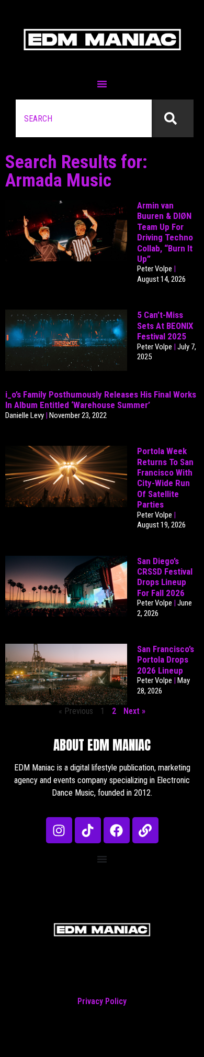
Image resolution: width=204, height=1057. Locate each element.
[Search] (173, 118)
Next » (134, 711)
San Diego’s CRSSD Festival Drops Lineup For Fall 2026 (164, 577)
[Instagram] (59, 830)
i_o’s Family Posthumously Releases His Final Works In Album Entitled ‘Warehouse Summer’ (100, 399)
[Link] (145, 830)
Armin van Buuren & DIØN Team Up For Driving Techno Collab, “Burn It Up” (165, 232)
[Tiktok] (88, 830)
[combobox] (84, 118)
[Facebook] (117, 830)
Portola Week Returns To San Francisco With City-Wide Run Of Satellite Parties (165, 478)
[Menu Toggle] (102, 84)
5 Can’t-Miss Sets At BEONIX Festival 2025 (165, 326)
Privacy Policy (102, 1001)
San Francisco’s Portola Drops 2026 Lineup (165, 660)
